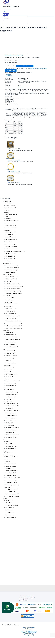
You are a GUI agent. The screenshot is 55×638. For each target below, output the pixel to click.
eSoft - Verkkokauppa (11, 6)
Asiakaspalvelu (29, 628)
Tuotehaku (5, 16)
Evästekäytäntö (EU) (29, 635)
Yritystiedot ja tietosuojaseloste (28, 632)
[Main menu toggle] (5, 11)
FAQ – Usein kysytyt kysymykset (29, 631)
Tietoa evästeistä (29, 633)
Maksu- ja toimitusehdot (28, 627)
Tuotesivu (20, 87)
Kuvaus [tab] (9, 74)
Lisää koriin (24, 65)
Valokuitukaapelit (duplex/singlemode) (14, 55)
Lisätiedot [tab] (9, 75)
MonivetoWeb (29, 630)
